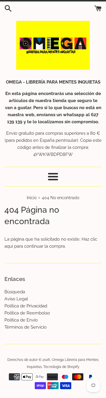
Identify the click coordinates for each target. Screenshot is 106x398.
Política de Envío (21, 320)
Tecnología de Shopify (61, 367)
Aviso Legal (16, 299)
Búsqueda (14, 291)
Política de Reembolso (27, 313)
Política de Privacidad (25, 306)
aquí (8, 246)
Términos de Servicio (25, 327)
